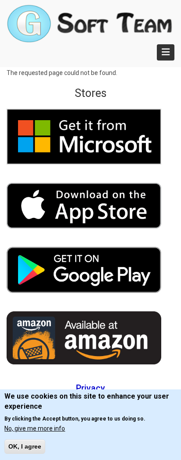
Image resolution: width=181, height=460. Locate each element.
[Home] (89, 22)
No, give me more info (34, 428)
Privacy (90, 388)
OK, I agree (24, 446)
